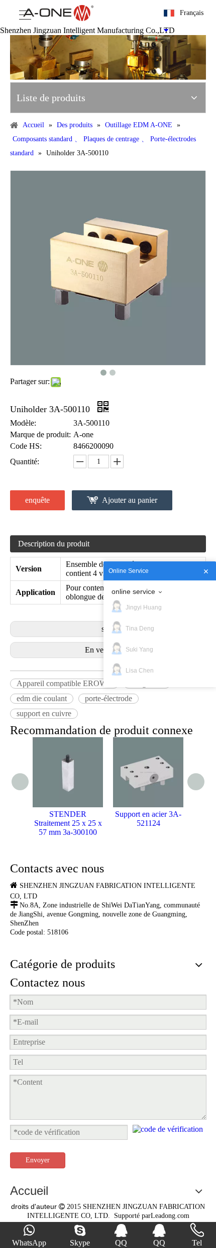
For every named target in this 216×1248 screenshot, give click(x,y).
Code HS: (26, 446)
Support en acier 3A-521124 (148, 818)
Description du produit (53, 543)
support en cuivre (44, 713)
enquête (37, 500)
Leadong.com (170, 1215)
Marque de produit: (40, 434)
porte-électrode (108, 698)
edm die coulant (42, 698)
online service (133, 591)
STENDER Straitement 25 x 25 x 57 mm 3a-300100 (68, 823)
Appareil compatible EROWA (64, 683)
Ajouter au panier (129, 500)
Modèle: (23, 423)
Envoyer (38, 1160)
